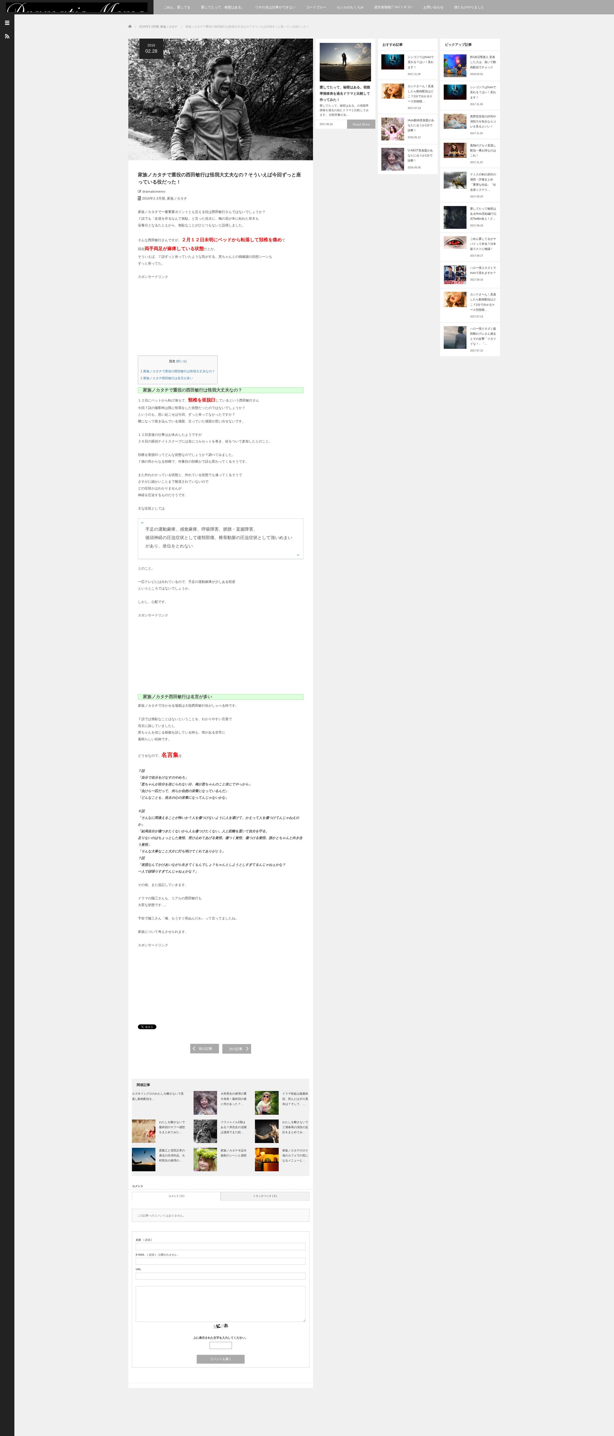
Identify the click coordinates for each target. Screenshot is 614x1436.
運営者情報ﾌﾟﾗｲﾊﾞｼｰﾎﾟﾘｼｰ (393, 7)
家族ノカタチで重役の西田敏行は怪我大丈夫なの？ (178, 371)
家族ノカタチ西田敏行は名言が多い (167, 378)
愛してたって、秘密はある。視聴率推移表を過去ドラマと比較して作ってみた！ (345, 93)
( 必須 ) (144, 1239)
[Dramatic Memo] (77, 11)
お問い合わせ (433, 7)
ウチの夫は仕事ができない (275, 7)
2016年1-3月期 (149, 26)
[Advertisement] (174, 317)
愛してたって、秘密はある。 (223, 7)
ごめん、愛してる (177, 7)
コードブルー (316, 7)
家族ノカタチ (168, 26)
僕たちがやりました (469, 7)
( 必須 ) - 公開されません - (157, 1254)
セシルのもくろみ (350, 7)
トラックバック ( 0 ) (265, 1196)
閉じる (181, 361)
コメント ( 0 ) (176, 1196)
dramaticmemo (153, 191)
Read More (361, 124)
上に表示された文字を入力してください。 (220, 1337)
